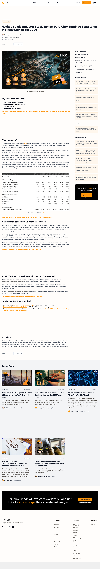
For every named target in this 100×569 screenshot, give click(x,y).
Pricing (35, 2)
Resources (51, 2)
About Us (56, 524)
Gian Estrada (8, 480)
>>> (6, 113)
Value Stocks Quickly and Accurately (76, 525)
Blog (58, 2)
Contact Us (57, 541)
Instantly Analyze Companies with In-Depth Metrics (77, 539)
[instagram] (9, 527)
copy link (19, 44)
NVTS (25, 143)
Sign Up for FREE (86, 195)
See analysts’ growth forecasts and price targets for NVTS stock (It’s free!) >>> (27, 217)
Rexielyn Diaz (9, 35)
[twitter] (6, 44)
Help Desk (56, 527)
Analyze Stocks (77, 558)
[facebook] (9, 44)
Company (41, 2)
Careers (56, 534)
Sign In (78, 2)
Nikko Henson (75, 411)
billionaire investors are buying (23, 305)
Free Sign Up (86, 2)
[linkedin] (12, 44)
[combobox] (94, 2)
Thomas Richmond (14, 37)
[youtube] (13, 527)
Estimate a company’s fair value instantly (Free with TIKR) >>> (21, 249)
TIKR (42, 212)
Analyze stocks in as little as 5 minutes (15, 307)
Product (27, 2)
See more (93, 524)
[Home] (6, 3)
